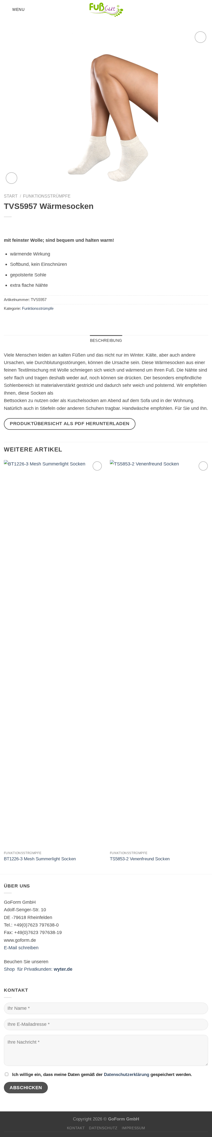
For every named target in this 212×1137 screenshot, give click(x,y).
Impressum (133, 1128)
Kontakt (76, 1128)
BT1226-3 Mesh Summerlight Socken (40, 858)
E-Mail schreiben (21, 947)
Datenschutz (103, 1128)
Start (11, 196)
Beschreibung (106, 340)
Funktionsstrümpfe (47, 196)
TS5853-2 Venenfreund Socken (140, 858)
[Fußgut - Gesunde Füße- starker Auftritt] (106, 10)
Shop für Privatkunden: (38, 969)
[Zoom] (11, 178)
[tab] (106, 341)
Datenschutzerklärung (126, 1074)
